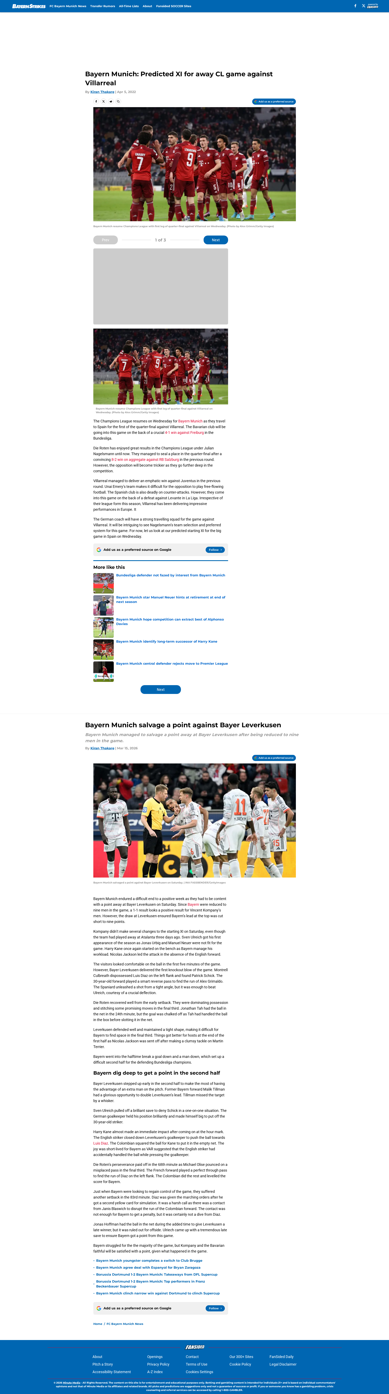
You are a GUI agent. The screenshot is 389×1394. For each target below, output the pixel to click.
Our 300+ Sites (241, 1357)
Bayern (193, 904)
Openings (155, 1357)
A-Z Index (155, 1372)
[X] (363, 5)
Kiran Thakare (102, 92)
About (147, 6)
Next (216, 240)
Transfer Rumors (102, 6)
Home (97, 1324)
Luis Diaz (100, 1143)
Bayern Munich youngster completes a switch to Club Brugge (149, 1261)
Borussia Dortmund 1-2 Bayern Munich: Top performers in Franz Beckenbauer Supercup (150, 1284)
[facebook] (355, 5)
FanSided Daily (282, 1357)
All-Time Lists (129, 6)
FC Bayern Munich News (68, 6)
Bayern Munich (190, 421)
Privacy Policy (158, 1364)
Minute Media (71, 1382)
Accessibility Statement (112, 1372)
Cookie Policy (240, 1364)
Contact (192, 1357)
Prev (105, 240)
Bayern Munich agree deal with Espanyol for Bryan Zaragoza (148, 1267)
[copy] (118, 101)
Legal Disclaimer (283, 1364)
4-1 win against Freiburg (184, 432)
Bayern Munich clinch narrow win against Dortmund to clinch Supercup (158, 1293)
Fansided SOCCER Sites (173, 6)
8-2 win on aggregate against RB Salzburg (145, 459)
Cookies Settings (199, 1372)
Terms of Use (196, 1364)
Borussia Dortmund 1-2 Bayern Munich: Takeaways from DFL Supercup (156, 1274)
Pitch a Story (103, 1364)
